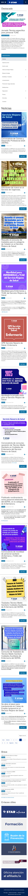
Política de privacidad (13, 892)
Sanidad (3, 757)
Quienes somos (5, 62)
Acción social (5, 66)
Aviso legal (6, 892)
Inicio (3, 740)
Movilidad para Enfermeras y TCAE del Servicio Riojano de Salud (14, 292)
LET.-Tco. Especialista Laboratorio (8, 763)
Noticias (4, 59)
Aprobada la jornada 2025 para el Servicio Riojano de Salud (12, 397)
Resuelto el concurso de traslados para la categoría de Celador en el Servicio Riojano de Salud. (12, 242)
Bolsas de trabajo (6, 73)
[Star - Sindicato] (12, 2)
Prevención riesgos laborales (8, 83)
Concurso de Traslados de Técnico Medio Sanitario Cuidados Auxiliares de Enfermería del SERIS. (12, 654)
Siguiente (11, 743)
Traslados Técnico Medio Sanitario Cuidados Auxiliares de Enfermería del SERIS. (14, 604)
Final (16, 743)
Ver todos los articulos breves (7, 797)
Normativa (4, 98)
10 (7, 743)
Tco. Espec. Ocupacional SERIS (8, 771)
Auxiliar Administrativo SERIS (7, 789)
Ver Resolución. (4, 520)
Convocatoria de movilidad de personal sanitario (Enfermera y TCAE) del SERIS (12, 554)
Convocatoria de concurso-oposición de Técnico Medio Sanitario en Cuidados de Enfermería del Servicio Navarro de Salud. (13, 447)
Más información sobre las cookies (14, 894)
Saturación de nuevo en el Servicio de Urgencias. (12, 188)
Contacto (4, 101)
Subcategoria (6, 55)
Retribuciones (5, 87)
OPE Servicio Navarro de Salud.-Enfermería (12, 344)
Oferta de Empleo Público (7, 69)
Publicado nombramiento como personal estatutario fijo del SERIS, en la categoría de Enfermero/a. (14, 500)
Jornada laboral (5, 80)
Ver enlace (14, 462)
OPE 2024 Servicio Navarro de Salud (9, 755)
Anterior (8, 740)
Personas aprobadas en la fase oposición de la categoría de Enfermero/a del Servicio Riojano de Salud (13, 780)
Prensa (3, 94)
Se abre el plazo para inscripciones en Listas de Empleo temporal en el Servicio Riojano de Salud (12, 707)
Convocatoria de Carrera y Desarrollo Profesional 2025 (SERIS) (13, 140)
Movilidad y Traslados (7, 76)
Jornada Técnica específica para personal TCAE (13, 31)
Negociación (5, 91)
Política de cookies (21, 892)
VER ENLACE (5, 312)
